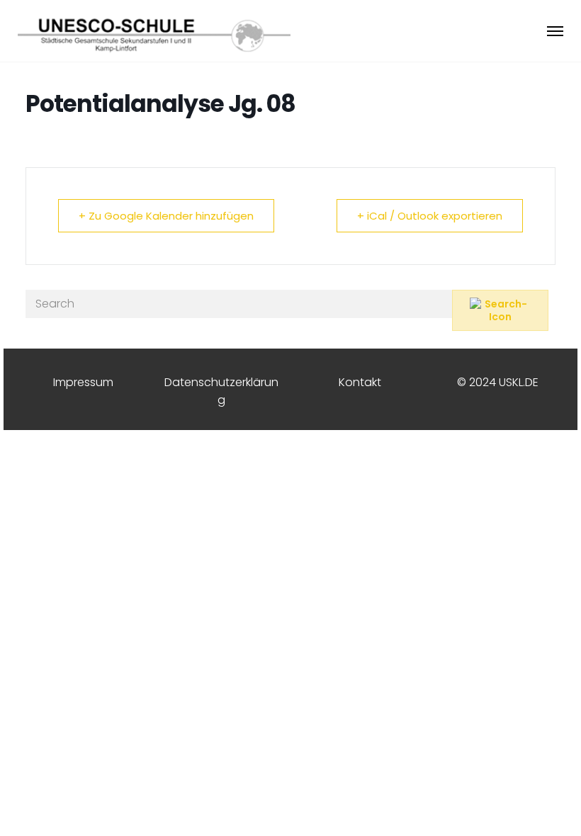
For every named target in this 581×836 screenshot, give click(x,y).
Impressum (83, 382)
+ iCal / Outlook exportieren (429, 215)
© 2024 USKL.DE (497, 382)
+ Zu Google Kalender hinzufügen (166, 215)
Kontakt (360, 382)
